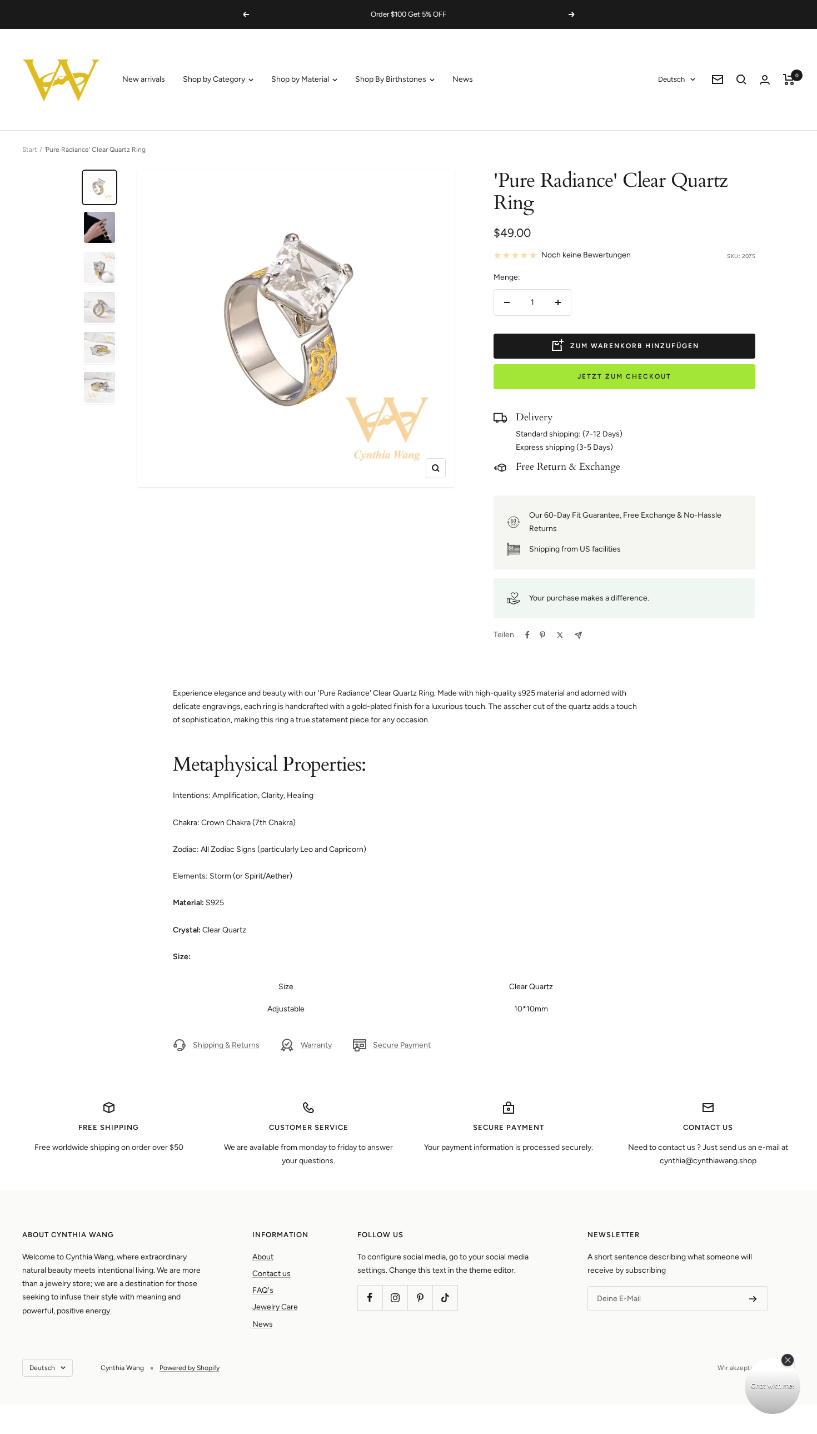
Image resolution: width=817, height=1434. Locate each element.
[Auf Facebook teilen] (527, 635)
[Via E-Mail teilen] (578, 635)
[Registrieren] (753, 1299)
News (462, 79)
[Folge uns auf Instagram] (394, 1297)
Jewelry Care (275, 1307)
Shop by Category (215, 79)
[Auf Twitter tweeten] (560, 635)
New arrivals (143, 79)
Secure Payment (402, 1045)
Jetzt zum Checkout (624, 376)
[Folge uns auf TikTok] (444, 1297)
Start (29, 149)
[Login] (765, 80)
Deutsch (671, 79)
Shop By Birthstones (391, 79)
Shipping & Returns (226, 1045)
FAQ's (262, 1290)
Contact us (271, 1273)
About (262, 1257)
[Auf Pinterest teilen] (542, 635)
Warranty (316, 1045)
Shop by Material (301, 79)
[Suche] (741, 80)
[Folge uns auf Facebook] (369, 1297)
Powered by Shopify (190, 1368)
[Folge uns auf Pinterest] (419, 1297)
